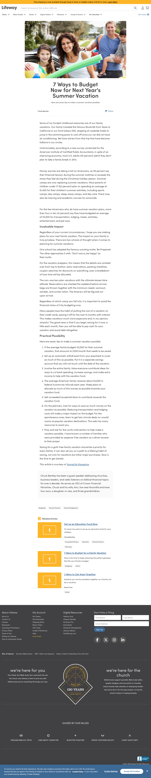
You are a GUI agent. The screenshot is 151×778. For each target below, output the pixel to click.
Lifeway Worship (69, 619)
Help (34, 633)
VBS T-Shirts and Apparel (44, 654)
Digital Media (45, 14)
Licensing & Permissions (11, 628)
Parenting (68, 547)
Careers (5, 622)
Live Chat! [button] (37, 636)
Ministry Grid (68, 616)
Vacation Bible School (24, 654)
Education (85, 542)
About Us (5, 616)
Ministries (60, 14)
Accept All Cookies (132, 771)
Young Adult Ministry (71, 542)
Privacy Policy (7, 630)
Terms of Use (7, 633)
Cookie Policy (78, 771)
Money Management (71, 508)
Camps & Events (76, 14)
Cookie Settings (111, 771)
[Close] (147, 771)
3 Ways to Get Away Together (80, 574)
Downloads (67, 625)
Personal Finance (54, 508)
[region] (75, 771)
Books (31, 14)
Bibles (4, 14)
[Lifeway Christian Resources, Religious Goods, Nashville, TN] (143, 758)
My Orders (37, 616)
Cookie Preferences (40, 630)
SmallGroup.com (69, 633)
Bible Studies (18, 14)
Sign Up (99, 629)
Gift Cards (36, 628)
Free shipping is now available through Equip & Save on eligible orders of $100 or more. (75, 2)
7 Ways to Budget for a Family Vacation (85, 552)
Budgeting (42, 508)
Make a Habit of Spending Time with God (72, 654)
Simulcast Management (72, 628)
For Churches (94, 14)
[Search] (134, 7)
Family (78, 566)
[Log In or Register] (142, 7)
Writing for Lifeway (9, 636)
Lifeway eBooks (69, 630)
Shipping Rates (38, 622)
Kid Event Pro (68, 622)
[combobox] (78, 7)
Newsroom (6, 625)
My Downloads (38, 619)
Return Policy (37, 625)
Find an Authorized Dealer (12, 639)
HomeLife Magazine (78, 464)
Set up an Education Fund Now (81, 524)
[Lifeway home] (9, 8)
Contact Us (6, 619)
